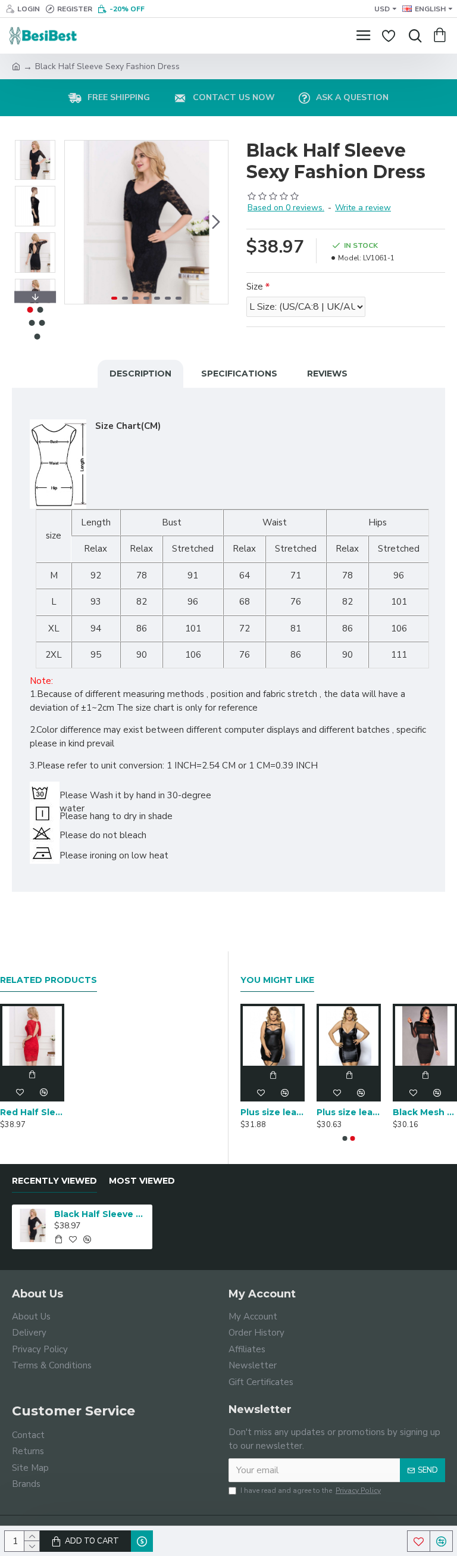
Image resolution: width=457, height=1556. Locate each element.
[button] (77, 222)
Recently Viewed (54, 1181)
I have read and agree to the (310, 1490)
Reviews (327, 373)
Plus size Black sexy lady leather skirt (287, 1112)
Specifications (239, 373)
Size (254, 286)
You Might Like (277, 980)
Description (140, 373)
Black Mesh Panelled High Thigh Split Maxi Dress (363, 1112)
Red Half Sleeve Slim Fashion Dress (32, 1112)
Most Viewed (142, 1181)
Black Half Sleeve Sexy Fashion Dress (101, 1214)
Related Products (48, 980)
